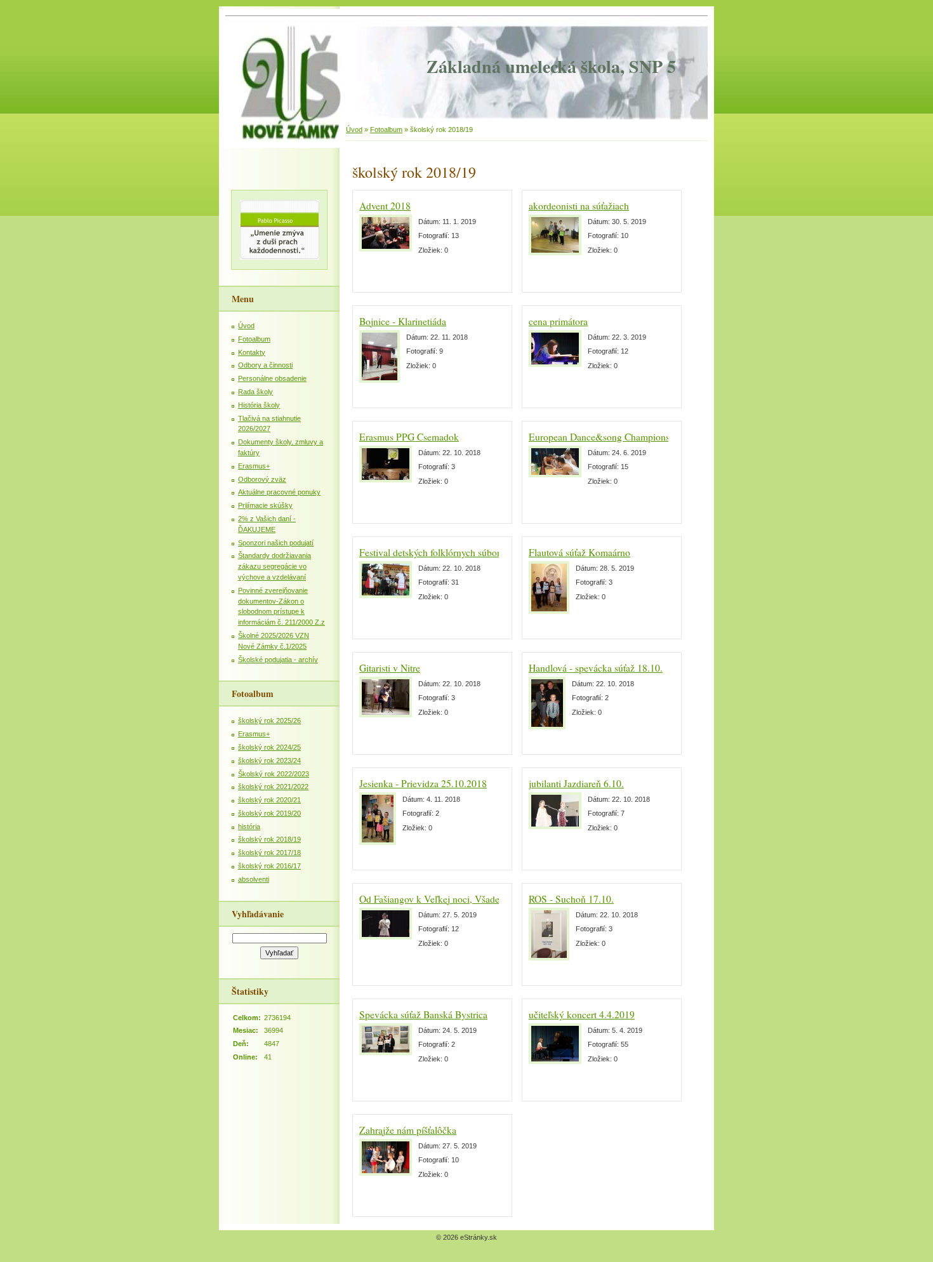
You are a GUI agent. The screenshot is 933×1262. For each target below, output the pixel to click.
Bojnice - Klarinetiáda (402, 321)
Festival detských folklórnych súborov (434, 552)
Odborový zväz (262, 479)
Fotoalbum (386, 129)
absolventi (253, 879)
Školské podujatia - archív (278, 659)
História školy (259, 405)
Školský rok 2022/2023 (273, 774)
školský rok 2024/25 (269, 747)
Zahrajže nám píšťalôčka (407, 1130)
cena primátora (558, 321)
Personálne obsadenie (272, 378)
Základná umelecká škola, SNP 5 (551, 66)
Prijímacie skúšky (265, 505)
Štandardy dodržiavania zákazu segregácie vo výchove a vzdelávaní (274, 566)
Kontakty (251, 352)
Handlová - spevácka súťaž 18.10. (596, 667)
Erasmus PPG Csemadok (409, 436)
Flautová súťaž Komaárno (579, 552)
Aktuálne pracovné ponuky (279, 492)
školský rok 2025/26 (269, 720)
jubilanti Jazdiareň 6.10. (576, 783)
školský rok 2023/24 (269, 760)
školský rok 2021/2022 (273, 786)
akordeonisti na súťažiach (579, 205)
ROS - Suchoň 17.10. (571, 899)
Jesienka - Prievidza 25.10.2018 (423, 783)
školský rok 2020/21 (269, 800)
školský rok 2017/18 (269, 852)
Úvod (354, 129)
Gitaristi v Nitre (389, 667)
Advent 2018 (385, 205)
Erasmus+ (254, 466)
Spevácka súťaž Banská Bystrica (423, 1014)
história (249, 826)
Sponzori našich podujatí (276, 543)
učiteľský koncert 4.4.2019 (582, 1014)
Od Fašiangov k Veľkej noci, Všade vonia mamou (457, 899)
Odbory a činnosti (265, 365)
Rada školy (255, 391)
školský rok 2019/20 (269, 813)
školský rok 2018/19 (269, 839)
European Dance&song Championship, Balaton (623, 436)
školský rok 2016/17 (269, 866)
